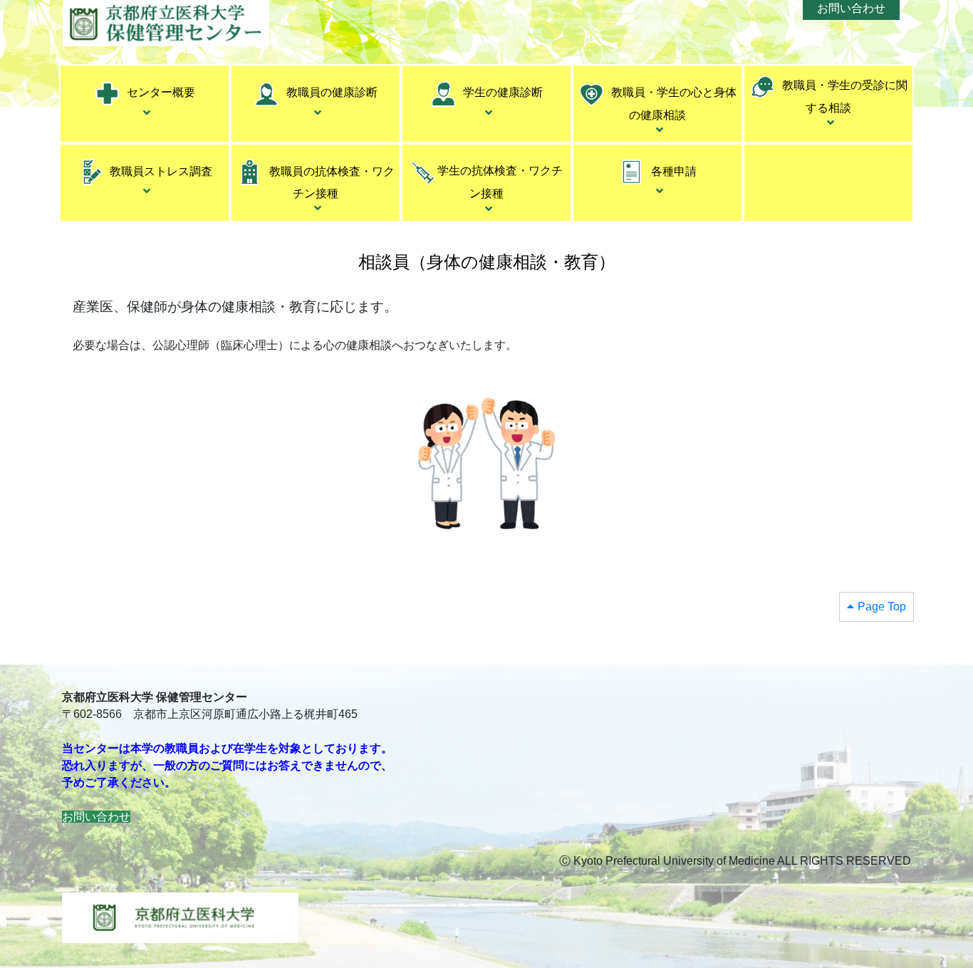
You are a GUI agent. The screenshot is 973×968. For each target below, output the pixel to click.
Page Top (882, 606)
